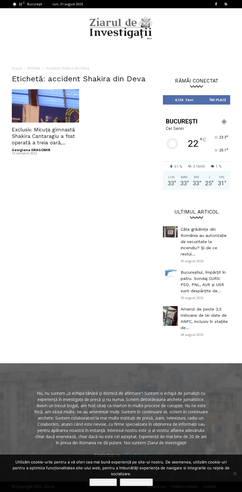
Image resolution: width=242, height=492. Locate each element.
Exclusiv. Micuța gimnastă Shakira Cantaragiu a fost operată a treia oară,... (43, 136)
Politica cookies (136, 482)
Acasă (17, 68)
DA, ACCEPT (103, 482)
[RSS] (225, 4)
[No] (235, 473)
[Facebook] (216, 4)
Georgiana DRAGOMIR (31, 150)
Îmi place (218, 100)
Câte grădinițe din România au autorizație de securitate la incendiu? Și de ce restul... (204, 241)
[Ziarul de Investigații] (121, 27)
